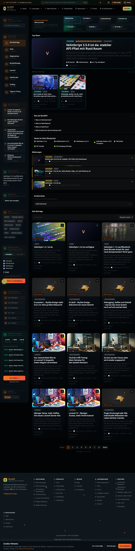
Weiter (105, 447)
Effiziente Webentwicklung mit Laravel (14, 157)
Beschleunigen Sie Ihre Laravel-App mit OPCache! (15, 121)
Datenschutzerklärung (26, 549)
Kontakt (127, 8)
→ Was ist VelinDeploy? (42, 123)
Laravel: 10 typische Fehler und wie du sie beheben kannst (14, 111)
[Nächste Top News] (133, 72)
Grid (8, 397)
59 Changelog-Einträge (63, 146)
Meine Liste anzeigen (12, 200)
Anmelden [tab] (9, 254)
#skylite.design (17, 233)
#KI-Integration (10, 221)
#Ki (6, 229)
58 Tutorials (39, 146)
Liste (16, 397)
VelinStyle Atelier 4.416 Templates (102, 142)
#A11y (20, 221)
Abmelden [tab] (20, 254)
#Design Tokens (17, 217)
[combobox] (64, 2)
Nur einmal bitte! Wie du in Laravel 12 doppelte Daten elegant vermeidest (15, 146)
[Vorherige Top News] (129, 72)
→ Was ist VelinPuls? (41, 127)
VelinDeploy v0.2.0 (81, 141)
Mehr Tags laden (10, 237)
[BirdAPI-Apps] (108, 2)
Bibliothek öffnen (14, 382)
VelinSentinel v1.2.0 (61, 141)
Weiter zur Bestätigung (14, 281)
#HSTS (7, 217)
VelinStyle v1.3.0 (40, 141)
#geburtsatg (9, 225)
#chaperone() (14, 229)
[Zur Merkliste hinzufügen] (55, 77)
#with (6, 233)
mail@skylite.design (10, 494)
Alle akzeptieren (125, 546)
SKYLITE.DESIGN (73, 535)
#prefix (18, 225)
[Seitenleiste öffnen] (4, 281)
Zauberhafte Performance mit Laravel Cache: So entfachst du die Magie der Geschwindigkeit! (15, 133)
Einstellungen (111, 546)
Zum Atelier (13, 378)
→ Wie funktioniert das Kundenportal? (47, 130)
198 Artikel (118, 141)
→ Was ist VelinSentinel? (43, 120)
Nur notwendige (97, 546)
